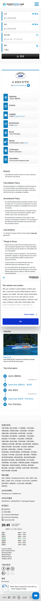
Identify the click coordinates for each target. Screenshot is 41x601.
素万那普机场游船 (7, 457)
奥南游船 (4, 439)
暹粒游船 (31, 446)
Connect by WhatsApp (11, 517)
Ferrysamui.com (7, 493)
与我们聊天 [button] (7, 512)
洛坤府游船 (5, 452)
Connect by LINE (9, 520)
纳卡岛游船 (30, 460)
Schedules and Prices (18, 478)
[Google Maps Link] (3, 573)
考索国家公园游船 (24, 462)
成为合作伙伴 (15, 501)
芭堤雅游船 (34, 462)
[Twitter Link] (8, 569)
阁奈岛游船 (34, 468)
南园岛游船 (5, 433)
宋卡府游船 (12, 439)
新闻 (3, 481)
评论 (12, 481)
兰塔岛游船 (30, 428)
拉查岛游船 (30, 441)
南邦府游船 (21, 433)
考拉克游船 (13, 462)
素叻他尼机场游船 (29, 457)
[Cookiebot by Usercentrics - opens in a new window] (29, 277)
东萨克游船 (5, 428)
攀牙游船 (18, 444)
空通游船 (33, 454)
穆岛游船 (26, 454)
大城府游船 (21, 436)
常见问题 (18, 481)
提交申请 (7, 509)
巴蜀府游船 (28, 439)
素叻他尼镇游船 (21, 460)
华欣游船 (31, 431)
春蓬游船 (35, 444)
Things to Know (19, 116)
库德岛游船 (21, 441)
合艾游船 (29, 433)
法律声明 (34, 481)
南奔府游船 (13, 433)
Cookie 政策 (20, 483)
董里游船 (31, 465)
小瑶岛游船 (20, 439)
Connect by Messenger (11, 514)
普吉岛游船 (16, 446)
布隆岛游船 (5, 441)
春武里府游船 (27, 444)
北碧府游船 (23, 431)
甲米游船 (11, 454)
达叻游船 (11, 468)
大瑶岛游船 (30, 436)
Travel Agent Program (28, 501)
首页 (3, 478)
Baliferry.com (17, 493)
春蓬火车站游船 (7, 446)
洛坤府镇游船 (25, 452)
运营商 (8, 481)
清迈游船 (4, 454)
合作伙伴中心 (6, 501)
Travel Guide (26, 481)
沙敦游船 (20, 449)
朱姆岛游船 (12, 449)
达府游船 (18, 468)
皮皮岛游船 (19, 454)
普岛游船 (24, 446)
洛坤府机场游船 (15, 452)
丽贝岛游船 (13, 428)
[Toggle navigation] (37, 4)
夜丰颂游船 (13, 436)
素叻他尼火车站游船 (8, 460)
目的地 (8, 478)
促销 (31, 478)
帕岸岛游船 (13, 441)
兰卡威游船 (21, 428)
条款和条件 (5, 483)
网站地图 (28, 483)
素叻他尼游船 (18, 457)
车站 (27, 478)
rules (15, 125)
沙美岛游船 (27, 449)
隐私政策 (13, 483)
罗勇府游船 (5, 462)
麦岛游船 (14, 470)
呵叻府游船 (5, 436)
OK (20, 321)
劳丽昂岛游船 (14, 431)
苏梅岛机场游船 (15, 465)
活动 (35, 478)
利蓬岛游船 (5, 431)
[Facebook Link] (3, 569)
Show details (29, 314)
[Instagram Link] (12, 569)
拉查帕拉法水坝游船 (8, 444)
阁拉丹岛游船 (6, 470)
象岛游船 (4, 468)
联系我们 (4, 486)
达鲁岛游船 (25, 468)
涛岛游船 (34, 452)
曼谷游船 (4, 449)
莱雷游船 (24, 465)
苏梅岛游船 (5, 465)
